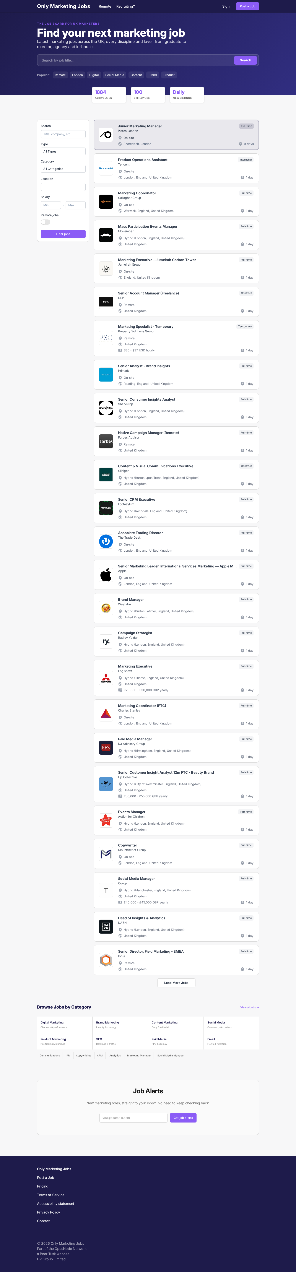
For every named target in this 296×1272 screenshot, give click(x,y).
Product (169, 75)
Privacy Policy (48, 1212)
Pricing (42, 1186)
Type (44, 144)
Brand (152, 75)
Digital (94, 75)
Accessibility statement (55, 1203)
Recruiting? (125, 6)
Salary (45, 197)
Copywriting (83, 1055)
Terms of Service (50, 1195)
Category (47, 161)
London (77, 75)
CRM (100, 1055)
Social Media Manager (170, 1055)
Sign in (228, 6)
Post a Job (247, 6)
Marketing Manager (139, 1055)
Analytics (115, 1055)
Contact (43, 1221)
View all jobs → (249, 1007)
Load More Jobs (176, 982)
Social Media (114, 75)
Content (136, 75)
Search (245, 60)
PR (68, 1055)
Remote (105, 6)
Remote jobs (50, 215)
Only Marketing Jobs (63, 6)
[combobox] (63, 187)
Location (47, 178)
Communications (50, 1055)
